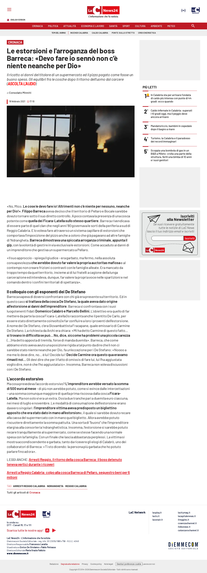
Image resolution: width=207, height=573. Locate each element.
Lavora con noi (148, 564)
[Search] (193, 26)
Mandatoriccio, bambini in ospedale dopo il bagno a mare (171, 127)
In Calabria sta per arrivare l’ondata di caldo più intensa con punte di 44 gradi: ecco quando (171, 98)
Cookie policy (96, 564)
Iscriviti (190, 238)
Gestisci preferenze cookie (129, 564)
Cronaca (34, 492)
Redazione (54, 564)
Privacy (85, 564)
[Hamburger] (9, 10)
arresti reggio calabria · (29, 486)
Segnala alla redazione (70, 564)
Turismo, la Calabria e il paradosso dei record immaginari (170, 139)
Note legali (108, 564)
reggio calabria (76, 486)
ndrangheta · (56, 486)
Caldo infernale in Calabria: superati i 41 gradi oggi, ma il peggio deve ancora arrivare (171, 113)
